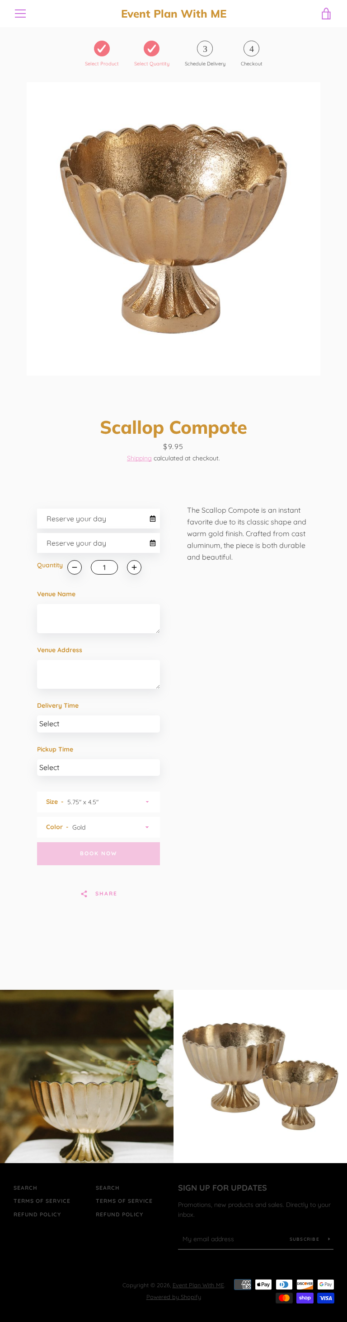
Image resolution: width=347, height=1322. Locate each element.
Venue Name (56, 594)
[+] (134, 567)
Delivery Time (58, 705)
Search (26, 1187)
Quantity (50, 565)
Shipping (139, 458)
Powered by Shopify (173, 1296)
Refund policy (37, 1214)
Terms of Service (42, 1200)
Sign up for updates (222, 1188)
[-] (74, 567)
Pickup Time (55, 749)
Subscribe (306, 1239)
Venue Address (59, 650)
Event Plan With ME (173, 13)
